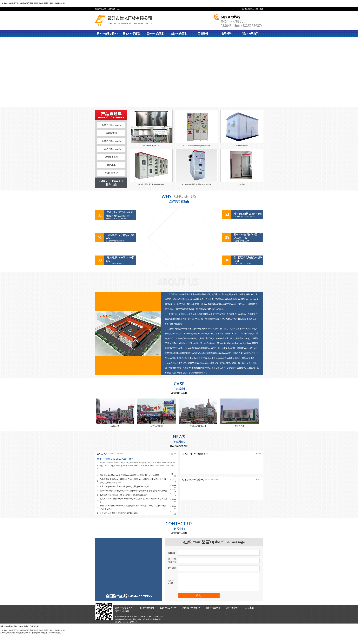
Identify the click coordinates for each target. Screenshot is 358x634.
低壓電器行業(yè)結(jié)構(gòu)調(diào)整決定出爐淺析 (123, 495)
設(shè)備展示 (179, 33)
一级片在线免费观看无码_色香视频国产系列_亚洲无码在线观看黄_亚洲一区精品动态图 (32, 3)
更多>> (173, 454)
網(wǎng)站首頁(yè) (107, 33)
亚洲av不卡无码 (31, 633)
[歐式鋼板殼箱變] (241, 144)
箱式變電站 (111, 133)
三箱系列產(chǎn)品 (111, 149)
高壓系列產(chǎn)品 (111, 125)
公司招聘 (227, 33)
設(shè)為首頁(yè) (248, 9)
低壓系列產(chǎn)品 (111, 141)
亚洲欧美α (4, 633)
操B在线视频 (56, 633)
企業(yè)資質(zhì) (168, 607)
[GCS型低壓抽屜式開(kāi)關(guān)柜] (151, 183)
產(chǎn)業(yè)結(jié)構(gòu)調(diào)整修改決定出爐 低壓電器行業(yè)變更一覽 (133, 491)
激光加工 (111, 165)
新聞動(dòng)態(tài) (191, 607)
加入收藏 (259, 9)
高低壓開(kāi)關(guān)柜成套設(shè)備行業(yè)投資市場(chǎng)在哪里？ (130, 475)
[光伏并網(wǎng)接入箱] (151, 144)
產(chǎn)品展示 (155, 33)
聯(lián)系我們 (250, 33)
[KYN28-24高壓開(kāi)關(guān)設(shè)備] (196, 183)
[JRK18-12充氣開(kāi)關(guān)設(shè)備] (196, 144)
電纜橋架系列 (111, 157)
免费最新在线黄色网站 (16, 633)
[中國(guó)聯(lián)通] (198, 411)
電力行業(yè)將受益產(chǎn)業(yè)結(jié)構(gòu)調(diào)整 (124, 486)
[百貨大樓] (115, 411)
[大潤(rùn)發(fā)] (156, 411)
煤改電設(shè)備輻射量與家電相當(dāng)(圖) (119, 513)
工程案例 (203, 33)
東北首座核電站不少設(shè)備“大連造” (116, 459)
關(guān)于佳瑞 (131, 33)
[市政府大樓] (239, 411)
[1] (128, 333)
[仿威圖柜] (241, 183)
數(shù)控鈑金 (111, 173)
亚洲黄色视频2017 (44, 633)
